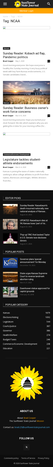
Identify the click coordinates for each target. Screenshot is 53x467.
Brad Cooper (8, 61)
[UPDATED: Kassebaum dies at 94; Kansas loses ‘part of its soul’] (10, 224)
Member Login (26, 10)
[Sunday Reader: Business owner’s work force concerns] (26, 92)
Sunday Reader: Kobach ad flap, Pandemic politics (24, 55)
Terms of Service (28, 458)
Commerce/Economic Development (17, 154)
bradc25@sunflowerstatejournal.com (32, 427)
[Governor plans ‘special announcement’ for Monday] (10, 263)
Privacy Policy (43, 458)
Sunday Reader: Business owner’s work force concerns (25, 109)
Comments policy (11, 458)
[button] (5, 4)
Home (5, 16)
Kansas (6, 48)
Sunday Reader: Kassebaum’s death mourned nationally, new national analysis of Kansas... (34, 208)
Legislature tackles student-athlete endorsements (22, 161)
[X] (26, 447)
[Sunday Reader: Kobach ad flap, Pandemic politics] (26, 38)
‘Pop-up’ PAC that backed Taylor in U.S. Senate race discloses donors (35, 238)
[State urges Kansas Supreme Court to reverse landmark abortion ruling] (10, 277)
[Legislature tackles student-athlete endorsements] (26, 144)
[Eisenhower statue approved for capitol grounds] (10, 292)
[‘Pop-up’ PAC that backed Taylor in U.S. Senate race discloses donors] (10, 238)
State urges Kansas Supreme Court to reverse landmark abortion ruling (33, 276)
